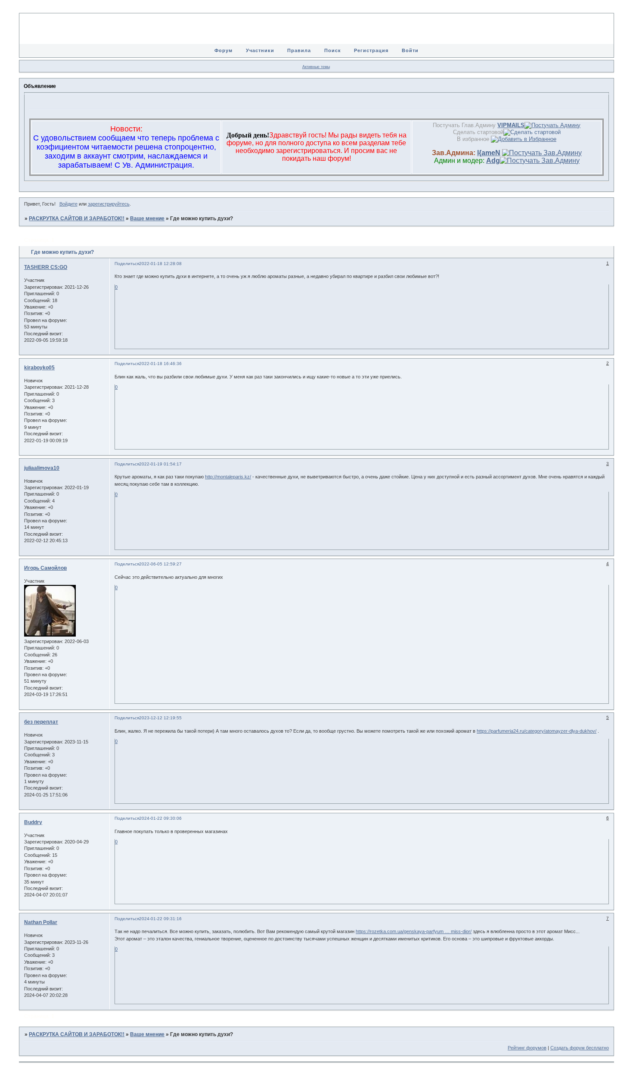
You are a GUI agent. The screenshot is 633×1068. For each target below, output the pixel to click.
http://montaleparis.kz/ (228, 476)
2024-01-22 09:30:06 (160, 818)
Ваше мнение (147, 218)
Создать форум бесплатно (579, 1047)
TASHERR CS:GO (45, 267)
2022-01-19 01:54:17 (160, 464)
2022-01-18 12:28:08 (160, 263)
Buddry (33, 822)
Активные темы (316, 67)
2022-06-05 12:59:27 (160, 564)
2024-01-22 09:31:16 (160, 918)
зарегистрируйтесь (109, 203)
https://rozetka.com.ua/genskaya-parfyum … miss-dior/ (414, 931)
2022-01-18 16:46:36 (160, 363)
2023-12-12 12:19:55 (160, 717)
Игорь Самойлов (45, 568)
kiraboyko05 (39, 368)
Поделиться (127, 263)
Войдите (68, 203)
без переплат (41, 722)
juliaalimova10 (41, 468)
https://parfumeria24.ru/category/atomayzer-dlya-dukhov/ (536, 731)
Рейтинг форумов (527, 1047)
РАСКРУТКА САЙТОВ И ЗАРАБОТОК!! (76, 218)
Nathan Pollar (40, 922)
